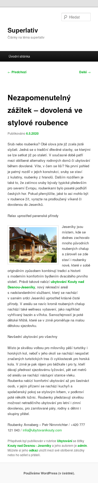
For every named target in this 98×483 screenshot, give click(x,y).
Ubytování (64, 440)
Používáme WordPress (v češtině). (49, 473)
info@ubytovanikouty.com (42, 430)
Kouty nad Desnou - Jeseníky (29, 445)
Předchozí (17, 72)
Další (85, 72)
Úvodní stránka (19, 56)
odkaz (33, 450)
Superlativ (23, 30)
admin (82, 445)
